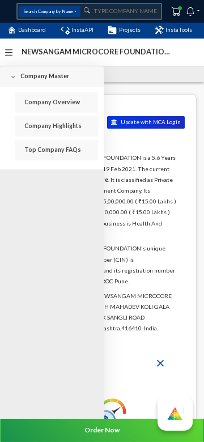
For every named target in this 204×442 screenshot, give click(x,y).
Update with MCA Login (150, 122)
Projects (130, 29)
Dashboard (32, 29)
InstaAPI (82, 29)
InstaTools (178, 29)
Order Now (102, 430)
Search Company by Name (48, 11)
